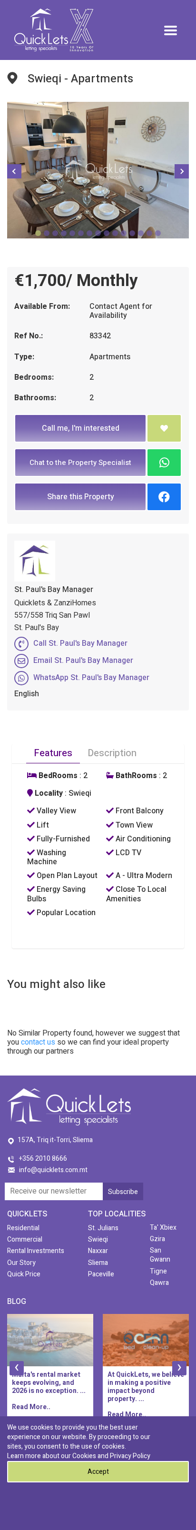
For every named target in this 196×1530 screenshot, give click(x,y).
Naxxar (98, 1251)
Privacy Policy (130, 1456)
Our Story (21, 1263)
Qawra (159, 1283)
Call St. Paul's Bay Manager (80, 643)
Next (182, 171)
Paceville (101, 1274)
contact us (38, 1042)
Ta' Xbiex (163, 1228)
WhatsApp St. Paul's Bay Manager (91, 677)
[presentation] (17, 1368)
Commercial (24, 1239)
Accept (98, 1472)
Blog (16, 1301)
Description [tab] (112, 753)
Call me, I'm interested (80, 428)
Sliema (98, 1263)
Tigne (158, 1271)
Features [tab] (53, 753)
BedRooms (57, 775)
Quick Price (23, 1274)
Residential (23, 1228)
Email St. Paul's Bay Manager (83, 660)
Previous (14, 171)
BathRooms (135, 775)
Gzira (157, 1239)
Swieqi (98, 1239)
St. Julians (103, 1228)
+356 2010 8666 (43, 1159)
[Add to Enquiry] (164, 428)
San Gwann (160, 1254)
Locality (48, 793)
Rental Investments (35, 1251)
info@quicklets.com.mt (53, 1170)
